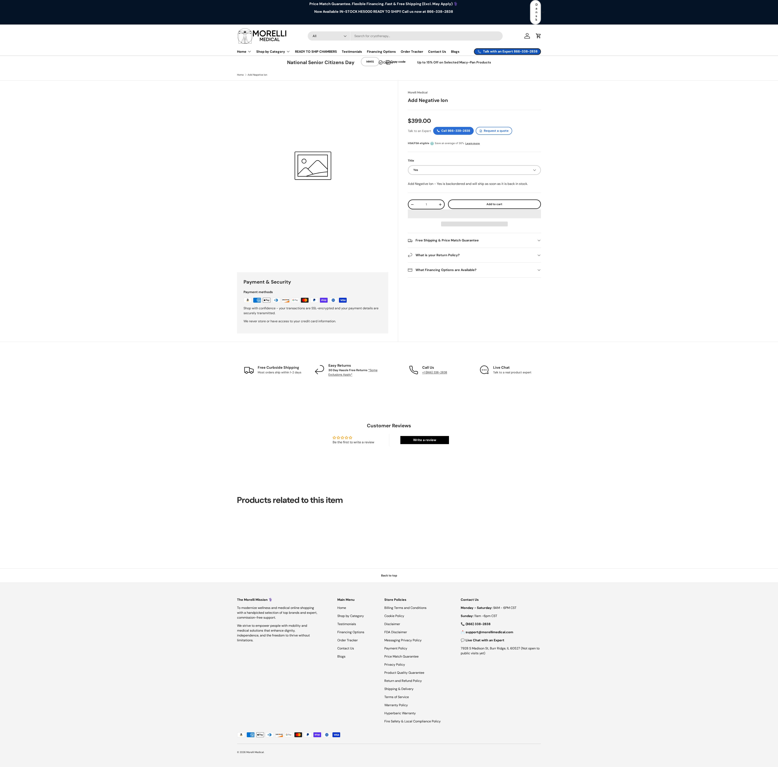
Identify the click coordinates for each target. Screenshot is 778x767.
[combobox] (405, 36)
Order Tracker (412, 51)
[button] (474, 213)
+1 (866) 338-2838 (434, 372)
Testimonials (352, 51)
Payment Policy (395, 648)
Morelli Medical (417, 92)
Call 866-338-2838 (455, 131)
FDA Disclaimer (395, 632)
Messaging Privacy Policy (403, 640)
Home (241, 51)
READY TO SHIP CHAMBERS (316, 51)
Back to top (389, 575)
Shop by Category (270, 51)
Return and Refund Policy (403, 681)
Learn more (472, 143)
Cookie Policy (394, 616)
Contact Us (437, 51)
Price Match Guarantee (401, 656)
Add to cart (494, 204)
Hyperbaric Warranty (400, 713)
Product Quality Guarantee (404, 673)
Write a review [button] (424, 440)
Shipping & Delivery (399, 689)
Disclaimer (392, 624)
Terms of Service (396, 697)
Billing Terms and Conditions (405, 608)
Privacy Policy (394, 664)
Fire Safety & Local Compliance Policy (412, 721)
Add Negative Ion (257, 75)
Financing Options (381, 51)
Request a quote (496, 131)
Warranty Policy (396, 705)
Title (411, 161)
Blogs (455, 51)
